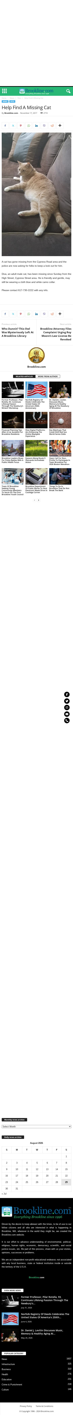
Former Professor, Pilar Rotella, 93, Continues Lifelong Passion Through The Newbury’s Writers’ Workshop (12, 403)
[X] (13, 125)
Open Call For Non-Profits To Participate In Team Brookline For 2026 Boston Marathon (59, 461)
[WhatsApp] (28, 125)
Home (4, 98)
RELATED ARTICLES (24, 376)
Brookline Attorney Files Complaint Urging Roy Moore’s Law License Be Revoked (55, 334)
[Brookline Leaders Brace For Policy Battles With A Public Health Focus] (13, 448)
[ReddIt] (52, 125)
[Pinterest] (20, 125)
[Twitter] (67, 701)
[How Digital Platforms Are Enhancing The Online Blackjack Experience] (36, 420)
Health (5, 1374)
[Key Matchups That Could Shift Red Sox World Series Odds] (60, 420)
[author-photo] (36, 355)
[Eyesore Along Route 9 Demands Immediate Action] (36, 448)
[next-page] (38, 500)
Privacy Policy (26, 1406)
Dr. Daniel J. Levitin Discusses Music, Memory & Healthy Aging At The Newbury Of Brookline (59, 403)
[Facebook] (5, 125)
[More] (59, 125)
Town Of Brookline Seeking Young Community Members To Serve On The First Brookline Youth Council (12, 490)
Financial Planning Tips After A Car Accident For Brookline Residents (12, 432)
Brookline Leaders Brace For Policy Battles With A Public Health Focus (12, 460)
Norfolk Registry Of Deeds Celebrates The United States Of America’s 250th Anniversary (34, 403)
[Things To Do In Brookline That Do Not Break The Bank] (60, 476)
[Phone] (67, 720)
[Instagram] (67, 707)
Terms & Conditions (44, 1406)
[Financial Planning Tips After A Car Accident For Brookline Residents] (13, 420)
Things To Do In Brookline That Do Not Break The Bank (59, 488)
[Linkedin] (36, 125)
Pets (19, 98)
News (12, 98)
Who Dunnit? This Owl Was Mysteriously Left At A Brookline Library (18, 332)
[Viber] (44, 125)
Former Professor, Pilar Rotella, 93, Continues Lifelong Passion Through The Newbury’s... (44, 1300)
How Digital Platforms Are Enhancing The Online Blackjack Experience (35, 433)
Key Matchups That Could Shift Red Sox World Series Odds (58, 432)
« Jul (4, 1193)
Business (6, 1369)
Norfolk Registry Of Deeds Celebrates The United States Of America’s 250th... (45, 1315)
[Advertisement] (36, 5)
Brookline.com (11, 113)
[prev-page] (34, 500)
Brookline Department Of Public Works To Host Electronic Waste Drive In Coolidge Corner (36, 489)
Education (7, 1379)
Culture (5, 1389)
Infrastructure (8, 1364)
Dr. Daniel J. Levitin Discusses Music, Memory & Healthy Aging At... (42, 1332)
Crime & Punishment (12, 1384)
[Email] (67, 714)
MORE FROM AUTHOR (48, 376)
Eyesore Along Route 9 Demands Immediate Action (35, 460)
